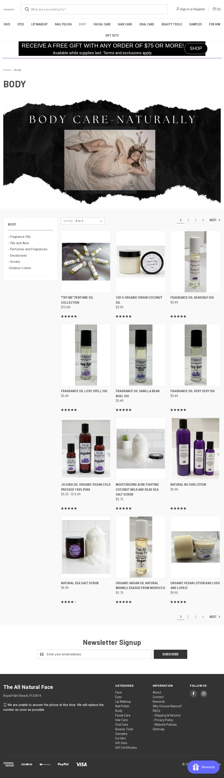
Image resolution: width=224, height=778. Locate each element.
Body (82, 24)
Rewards (159, 701)
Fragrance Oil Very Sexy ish (192, 391)
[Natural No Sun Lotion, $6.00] (195, 448)
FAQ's (156, 711)
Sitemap (158, 729)
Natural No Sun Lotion (188, 485)
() (218, 9)
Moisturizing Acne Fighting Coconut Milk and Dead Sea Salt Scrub (137, 489)
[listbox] (89, 221)
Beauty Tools (172, 24)
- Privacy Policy (163, 720)
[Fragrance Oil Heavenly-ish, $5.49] (195, 261)
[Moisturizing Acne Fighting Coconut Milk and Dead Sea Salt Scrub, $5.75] (141, 448)
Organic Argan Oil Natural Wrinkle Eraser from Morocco (140, 585)
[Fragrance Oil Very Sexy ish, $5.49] (195, 355)
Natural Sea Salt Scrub (80, 583)
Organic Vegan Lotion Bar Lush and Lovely (195, 585)
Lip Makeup (39, 24)
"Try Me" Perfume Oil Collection (77, 300)
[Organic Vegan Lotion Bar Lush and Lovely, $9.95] (195, 547)
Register (199, 9)
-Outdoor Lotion (19, 268)
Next (213, 220)
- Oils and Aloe (18, 243)
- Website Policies (165, 724)
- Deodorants (17, 256)
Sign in (184, 9)
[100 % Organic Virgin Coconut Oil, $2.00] (141, 261)
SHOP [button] (196, 48)
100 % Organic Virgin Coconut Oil (139, 300)
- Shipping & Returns (167, 715)
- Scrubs (14, 262)
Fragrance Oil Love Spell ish (84, 391)
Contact (158, 697)
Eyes (21, 24)
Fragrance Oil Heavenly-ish (192, 298)
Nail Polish (63, 24)
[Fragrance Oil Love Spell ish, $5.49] (86, 355)
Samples (195, 24)
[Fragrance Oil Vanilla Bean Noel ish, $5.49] (141, 355)
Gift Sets (112, 35)
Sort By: (68, 220)
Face (7, 24)
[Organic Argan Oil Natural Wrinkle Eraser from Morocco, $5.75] (141, 547)
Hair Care (125, 24)
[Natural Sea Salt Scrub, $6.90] (86, 547)
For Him (214, 24)
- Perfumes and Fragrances (27, 249)
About (157, 692)
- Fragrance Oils (19, 237)
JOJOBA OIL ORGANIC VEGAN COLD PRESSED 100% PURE (86, 487)
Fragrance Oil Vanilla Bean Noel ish (137, 393)
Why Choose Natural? (167, 706)
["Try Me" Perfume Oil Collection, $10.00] (86, 261)
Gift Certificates (126, 747)
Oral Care (146, 24)
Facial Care (102, 24)
